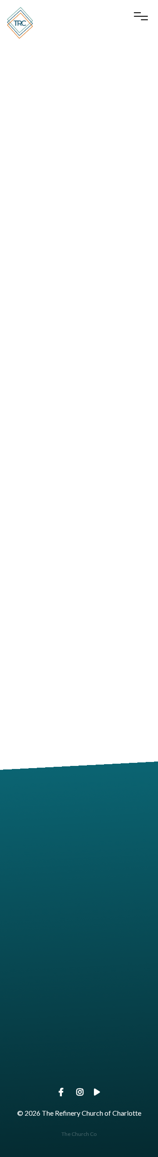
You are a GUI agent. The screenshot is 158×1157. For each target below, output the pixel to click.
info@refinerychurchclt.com (79, 853)
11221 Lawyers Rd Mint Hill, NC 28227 (79, 1002)
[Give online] (79, 1027)
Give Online (79, 1077)
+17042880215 (79, 927)
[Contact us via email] (79, 804)
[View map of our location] (79, 953)
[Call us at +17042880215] (79, 878)
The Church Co (79, 1134)
